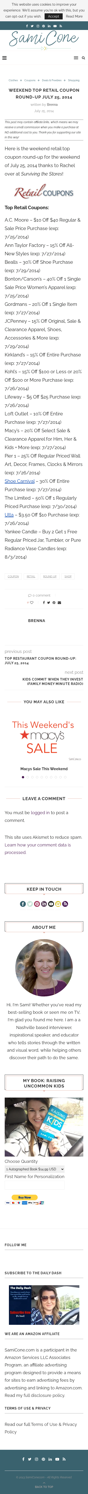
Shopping (74, 80)
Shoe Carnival (19, 481)
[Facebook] (23, 904)
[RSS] (65, 904)
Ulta (9, 515)
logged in (40, 812)
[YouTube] (51, 904)
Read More (74, 16)
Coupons (29, 80)
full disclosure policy (44, 1395)
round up (50, 576)
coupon (13, 576)
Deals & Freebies (51, 80)
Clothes (13, 80)
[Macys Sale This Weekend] (44, 737)
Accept (53, 16)
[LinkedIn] (44, 904)
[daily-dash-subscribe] (44, 1305)
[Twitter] (30, 904)
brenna (52, 104)
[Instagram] (58, 904)
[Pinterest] (37, 904)
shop (68, 576)
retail (31, 576)
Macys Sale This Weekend (44, 769)
